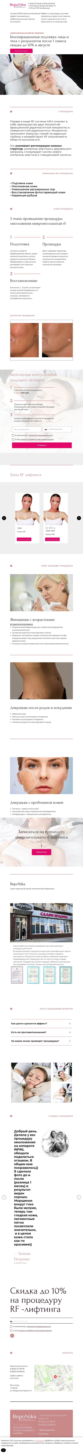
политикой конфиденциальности (41, 435)
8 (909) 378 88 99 (17, 1335)
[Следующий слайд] (79, 518)
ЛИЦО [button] (19, 528)
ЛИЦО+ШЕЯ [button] (50, 531)
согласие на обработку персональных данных (37, 439)
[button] (21, 51)
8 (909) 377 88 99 (34, 4)
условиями (39, 1441)
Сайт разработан (20, 1407)
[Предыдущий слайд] (4, 518)
